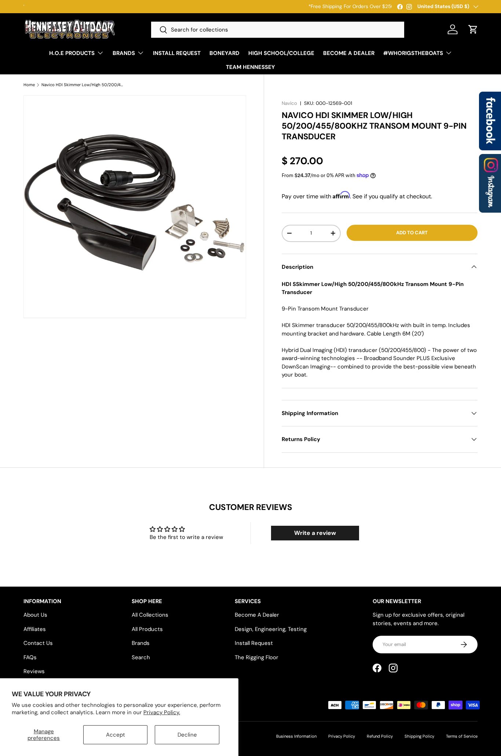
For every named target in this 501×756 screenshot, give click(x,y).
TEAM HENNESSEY (250, 67)
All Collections (150, 615)
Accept (115, 734)
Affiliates (34, 629)
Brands (141, 643)
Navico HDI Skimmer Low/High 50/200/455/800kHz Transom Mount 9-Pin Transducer (82, 85)
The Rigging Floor (256, 657)
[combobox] (277, 30)
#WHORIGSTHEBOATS (413, 53)
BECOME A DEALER (348, 53)
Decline (187, 734)
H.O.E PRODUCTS (72, 53)
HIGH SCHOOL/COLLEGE (281, 53)
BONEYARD (224, 53)
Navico (289, 103)
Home (29, 85)
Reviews (34, 671)
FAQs (30, 657)
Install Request (254, 643)
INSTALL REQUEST (177, 53)
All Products (147, 629)
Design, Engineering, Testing (271, 629)
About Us (35, 615)
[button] (473, 29)
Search (141, 657)
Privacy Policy (341, 736)
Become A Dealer (257, 615)
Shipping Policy (419, 736)
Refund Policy (380, 736)
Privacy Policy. (161, 712)
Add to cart (412, 233)
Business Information (296, 736)
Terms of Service (462, 736)
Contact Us (38, 643)
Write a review (315, 533)
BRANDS (124, 53)
